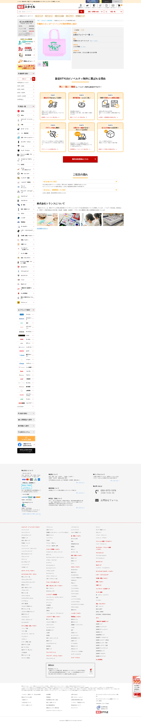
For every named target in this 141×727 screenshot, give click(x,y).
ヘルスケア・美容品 (26, 182)
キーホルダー (24, 226)
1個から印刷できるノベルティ (27, 298)
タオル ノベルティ (75, 567)
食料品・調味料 (99, 611)
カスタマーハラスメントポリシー (54, 710)
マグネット (24, 639)
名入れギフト (24, 266)
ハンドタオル (74, 585)
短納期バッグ (99, 624)
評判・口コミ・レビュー (77, 697)
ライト (72, 563)
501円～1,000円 (21, 92)
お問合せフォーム (109, 500)
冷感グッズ (73, 640)
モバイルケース (50, 573)
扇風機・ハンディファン (77, 624)
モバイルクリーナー (51, 568)
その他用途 (76, 30)
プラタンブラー (25, 590)
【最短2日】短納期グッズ (26, 288)
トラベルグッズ (75, 527)
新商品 (22, 111)
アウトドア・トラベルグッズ (26, 191)
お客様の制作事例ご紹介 (77, 699)
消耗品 (48, 610)
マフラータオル (75, 593)
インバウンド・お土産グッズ (103, 588)
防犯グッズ (73, 560)
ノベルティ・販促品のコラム (78, 702)
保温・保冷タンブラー (27, 587)
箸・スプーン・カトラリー (102, 594)
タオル (22, 213)
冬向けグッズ (74, 648)
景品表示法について (76, 705)
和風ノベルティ (24, 240)
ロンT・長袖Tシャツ (101, 529)
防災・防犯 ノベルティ (76, 555)
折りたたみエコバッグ (27, 553)
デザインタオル (75, 607)
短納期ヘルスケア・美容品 (102, 640)
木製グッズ (23, 244)
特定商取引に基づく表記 (52, 699)
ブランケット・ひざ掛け (77, 651)
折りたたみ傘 (74, 538)
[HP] (92, 34)
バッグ (82, 30)
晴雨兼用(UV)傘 (75, 544)
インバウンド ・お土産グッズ (24, 248)
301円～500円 (20, 89)
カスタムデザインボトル (27, 598)
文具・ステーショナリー (27, 137)
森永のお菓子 (99, 609)
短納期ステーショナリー (102, 629)
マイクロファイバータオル (77, 604)
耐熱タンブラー (25, 584)
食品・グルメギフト (26, 257)
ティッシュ (49, 602)
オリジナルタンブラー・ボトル (29, 574)
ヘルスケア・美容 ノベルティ (53, 616)
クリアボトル (25, 600)
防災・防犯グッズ (25, 209)
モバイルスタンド (50, 565)
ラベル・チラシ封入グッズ (52, 582)
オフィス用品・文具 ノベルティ (29, 625)
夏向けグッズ (74, 622)
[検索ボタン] (81, 11)
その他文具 (24, 652)
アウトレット (24, 302)
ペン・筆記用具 (24, 133)
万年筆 (48, 540)
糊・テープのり (25, 647)
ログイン (107, 1)
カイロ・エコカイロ (76, 654)
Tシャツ (98, 527)
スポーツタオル (75, 591)
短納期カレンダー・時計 (102, 642)
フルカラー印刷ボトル (27, 606)
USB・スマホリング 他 (51, 578)
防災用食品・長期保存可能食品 (103, 614)
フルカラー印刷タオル (76, 577)
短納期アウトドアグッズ (102, 648)
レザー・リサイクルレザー (26, 231)
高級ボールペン (50, 535)
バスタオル (73, 596)
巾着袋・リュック (26, 543)
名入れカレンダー (50, 591)
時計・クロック (50, 588)
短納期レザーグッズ (101, 656)
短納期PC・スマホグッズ (102, 637)
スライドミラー (50, 624)
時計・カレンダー (25, 173)
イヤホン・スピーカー (51, 560)
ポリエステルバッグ (26, 535)
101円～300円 (20, 86)
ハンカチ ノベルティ (76, 613)
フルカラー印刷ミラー (51, 622)
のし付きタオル (75, 575)
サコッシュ (24, 559)
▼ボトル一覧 (25, 593)
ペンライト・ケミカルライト (103, 567)
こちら (31, 34)
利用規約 (48, 697)
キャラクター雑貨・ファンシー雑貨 (26, 262)
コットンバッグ (25, 529)
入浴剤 (48, 632)
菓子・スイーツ (99, 606)
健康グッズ (49, 640)
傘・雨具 (23, 204)
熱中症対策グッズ (75, 638)
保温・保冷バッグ (26, 540)
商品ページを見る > (94, 40)
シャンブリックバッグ (27, 551)
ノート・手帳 (25, 628)
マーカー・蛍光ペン (51, 543)
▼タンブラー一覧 (26, 576)
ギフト (97, 618)
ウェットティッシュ (23, 186)
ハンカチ (23, 217)
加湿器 (48, 635)
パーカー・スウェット (101, 535)
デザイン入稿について (27, 705)
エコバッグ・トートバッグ (26, 120)
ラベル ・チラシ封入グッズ (26, 169)
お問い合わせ (74, 694)
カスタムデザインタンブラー (28, 582)
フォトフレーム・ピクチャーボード (54, 597)
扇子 (72, 630)
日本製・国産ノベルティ (27, 235)
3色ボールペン (49, 529)
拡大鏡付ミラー (50, 630)
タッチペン (49, 562)
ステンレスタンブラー (27, 579)
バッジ (22, 279)
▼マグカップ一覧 (26, 609)
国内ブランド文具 (26, 644)
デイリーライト (50, 599)
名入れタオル (74, 569)
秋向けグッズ (74, 646)
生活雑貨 (48, 605)
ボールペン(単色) (26, 657)
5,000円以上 (20, 99)
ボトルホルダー (25, 622)
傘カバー (73, 549)
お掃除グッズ (49, 607)
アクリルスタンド (100, 558)
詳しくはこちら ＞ (80, 482)
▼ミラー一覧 (49, 619)
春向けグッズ (74, 619)
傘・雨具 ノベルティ (76, 536)
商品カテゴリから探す (27, 697)
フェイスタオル (75, 588)
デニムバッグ (25, 545)
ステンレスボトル (26, 595)
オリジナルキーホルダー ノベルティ (104, 571)
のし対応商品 (24, 293)
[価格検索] (33, 79)
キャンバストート (26, 532)
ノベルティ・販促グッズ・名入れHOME (31, 694)
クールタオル (74, 643)
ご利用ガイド (25, 699)
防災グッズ (73, 558)
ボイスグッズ (24, 275)
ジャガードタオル (75, 601)
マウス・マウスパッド (51, 576)
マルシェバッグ (25, 556)
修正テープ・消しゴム (27, 649)
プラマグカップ (25, 617)
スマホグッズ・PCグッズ (26, 159)
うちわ (22, 146)
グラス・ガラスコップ (27, 619)
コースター (98, 600)
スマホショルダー (50, 570)
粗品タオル (73, 572)
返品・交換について (51, 702)
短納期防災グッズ (100, 650)
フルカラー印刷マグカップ (28, 611)
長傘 (72, 541)
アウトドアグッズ (50, 658)
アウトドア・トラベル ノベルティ (54, 655)
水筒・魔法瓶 (25, 603)
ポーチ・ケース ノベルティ (28, 570)
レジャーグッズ (75, 529)
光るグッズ (23, 284)
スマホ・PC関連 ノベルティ (53, 549)
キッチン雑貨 (24, 253)
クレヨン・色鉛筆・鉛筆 (52, 545)
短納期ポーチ (99, 632)
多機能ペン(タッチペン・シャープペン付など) (57, 532)
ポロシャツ (98, 532)
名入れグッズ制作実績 (47, 20)
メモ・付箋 (24, 631)
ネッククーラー (75, 635)
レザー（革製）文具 (26, 641)
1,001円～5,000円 (21, 96)
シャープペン (49, 537)
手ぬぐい (73, 583)
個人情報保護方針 (50, 705)
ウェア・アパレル (25, 150)
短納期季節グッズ (100, 634)
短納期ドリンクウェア (101, 626)
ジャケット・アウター (101, 537)
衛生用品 (48, 646)
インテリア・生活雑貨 (51, 594)
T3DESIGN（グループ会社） (103, 703)
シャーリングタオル (76, 599)
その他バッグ (25, 567)
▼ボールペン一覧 (26, 655)
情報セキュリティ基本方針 (52, 707)
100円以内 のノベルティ (23, 82)
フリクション (49, 527)
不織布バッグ (25, 537)
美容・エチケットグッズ (52, 638)
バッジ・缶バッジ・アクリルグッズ (54, 613)
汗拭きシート (74, 632)
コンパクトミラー (50, 627)
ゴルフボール (24, 200)
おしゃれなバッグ (26, 561)
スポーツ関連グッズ (76, 532)
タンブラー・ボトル (26, 141)
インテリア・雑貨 (25, 177)
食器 (97, 597)
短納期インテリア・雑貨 (102, 645)
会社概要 (48, 694)
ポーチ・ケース (24, 128)
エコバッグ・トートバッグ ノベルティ (31, 527)
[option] (54, 43)
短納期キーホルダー (101, 653)
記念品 (22, 164)
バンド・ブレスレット (101, 544)
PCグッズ (48, 554)
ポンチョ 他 (74, 552)
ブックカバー (25, 636)
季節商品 (23, 222)
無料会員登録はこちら (80, 159)
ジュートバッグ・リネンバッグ (29, 548)
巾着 (22, 124)
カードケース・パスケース (28, 633)
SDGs (22, 115)
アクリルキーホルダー (101, 555)
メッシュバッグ (25, 564)
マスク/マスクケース (51, 643)
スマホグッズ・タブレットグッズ (54, 552)
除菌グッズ (49, 648)
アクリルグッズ (24, 271)
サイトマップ (74, 707)
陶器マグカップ (25, 614)
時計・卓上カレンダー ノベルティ (54, 585)
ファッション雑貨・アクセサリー (26, 155)
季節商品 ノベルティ (76, 616)
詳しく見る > (83, 46)
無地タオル (73, 609)
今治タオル (73, 580)
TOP (38, 20)
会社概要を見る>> (42, 228)
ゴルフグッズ (24, 196)
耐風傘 (72, 546)
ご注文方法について (26, 702)
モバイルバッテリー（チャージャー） (55, 557)
